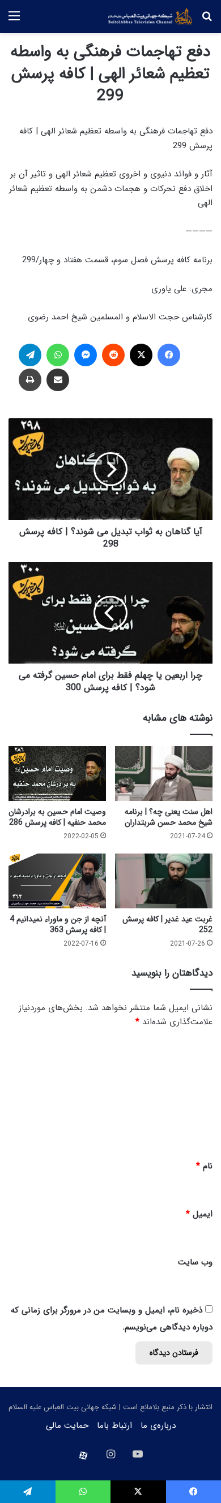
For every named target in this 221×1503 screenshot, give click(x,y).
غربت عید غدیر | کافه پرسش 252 (167, 924)
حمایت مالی (67, 1425)
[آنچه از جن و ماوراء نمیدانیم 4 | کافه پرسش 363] (57, 881)
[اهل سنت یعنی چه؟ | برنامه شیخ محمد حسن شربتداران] (163, 773)
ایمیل (199, 1214)
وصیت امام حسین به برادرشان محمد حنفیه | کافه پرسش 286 (57, 817)
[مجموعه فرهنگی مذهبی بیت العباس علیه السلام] (150, 16)
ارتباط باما (114, 1425)
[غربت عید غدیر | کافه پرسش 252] (163, 881)
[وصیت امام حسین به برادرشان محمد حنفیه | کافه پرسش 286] (57, 773)
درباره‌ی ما (158, 1425)
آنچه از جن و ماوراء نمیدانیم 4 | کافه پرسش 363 (58, 924)
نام (204, 1166)
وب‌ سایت (195, 1262)
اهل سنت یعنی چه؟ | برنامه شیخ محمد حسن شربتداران (168, 817)
